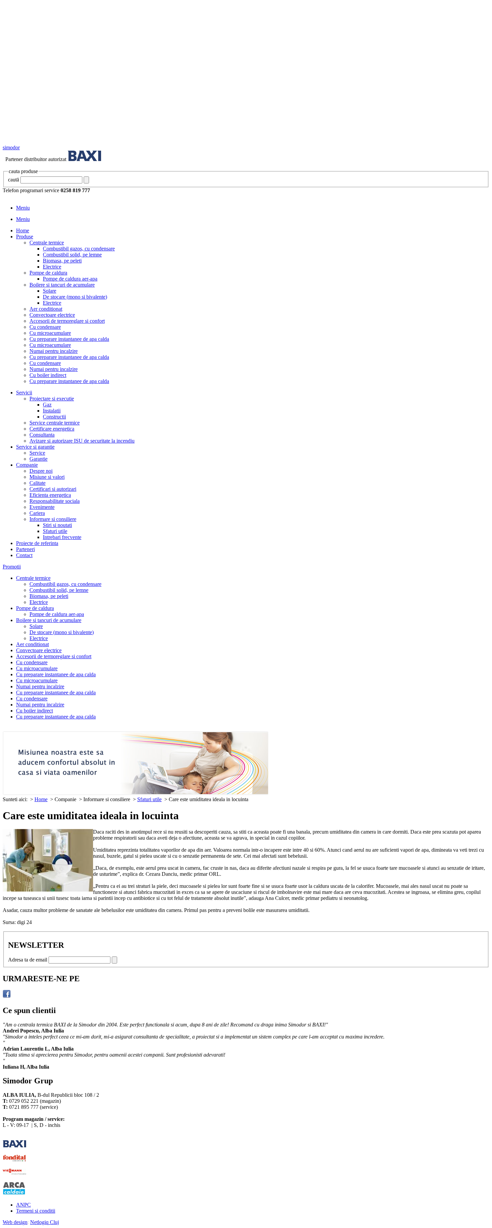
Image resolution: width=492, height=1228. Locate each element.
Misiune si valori (47, 477)
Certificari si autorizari (52, 489)
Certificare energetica (51, 429)
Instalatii (52, 410)
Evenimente (42, 507)
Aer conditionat (45, 309)
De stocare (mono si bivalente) (75, 297)
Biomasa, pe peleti (62, 260)
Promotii (12, 566)
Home (22, 230)
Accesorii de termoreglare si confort (67, 321)
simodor (11, 147)
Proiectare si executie (51, 398)
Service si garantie (35, 447)
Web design (15, 1222)
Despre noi (41, 471)
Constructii (54, 416)
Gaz (47, 404)
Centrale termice (46, 242)
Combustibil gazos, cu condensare (79, 248)
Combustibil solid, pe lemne (72, 254)
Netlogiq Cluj (44, 1222)
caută (13, 179)
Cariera (37, 513)
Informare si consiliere (52, 519)
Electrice (52, 267)
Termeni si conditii (35, 1211)
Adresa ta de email (27, 960)
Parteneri (25, 549)
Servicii (24, 392)
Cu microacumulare (50, 333)
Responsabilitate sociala (54, 501)
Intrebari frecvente (62, 537)
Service (37, 453)
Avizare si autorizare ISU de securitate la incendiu (82, 441)
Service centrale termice (54, 423)
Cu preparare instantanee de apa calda (69, 339)
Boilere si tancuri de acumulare (62, 285)
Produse (24, 236)
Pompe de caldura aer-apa (70, 279)
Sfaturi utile (55, 531)
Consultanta (42, 435)
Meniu (23, 208)
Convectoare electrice (52, 315)
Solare (49, 291)
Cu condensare (45, 327)
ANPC (23, 1205)
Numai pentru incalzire (53, 351)
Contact (24, 555)
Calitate (37, 483)
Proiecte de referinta (37, 543)
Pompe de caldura (48, 273)
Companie (27, 465)
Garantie (38, 459)
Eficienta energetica (50, 495)
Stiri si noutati (57, 525)
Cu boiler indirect (47, 375)
